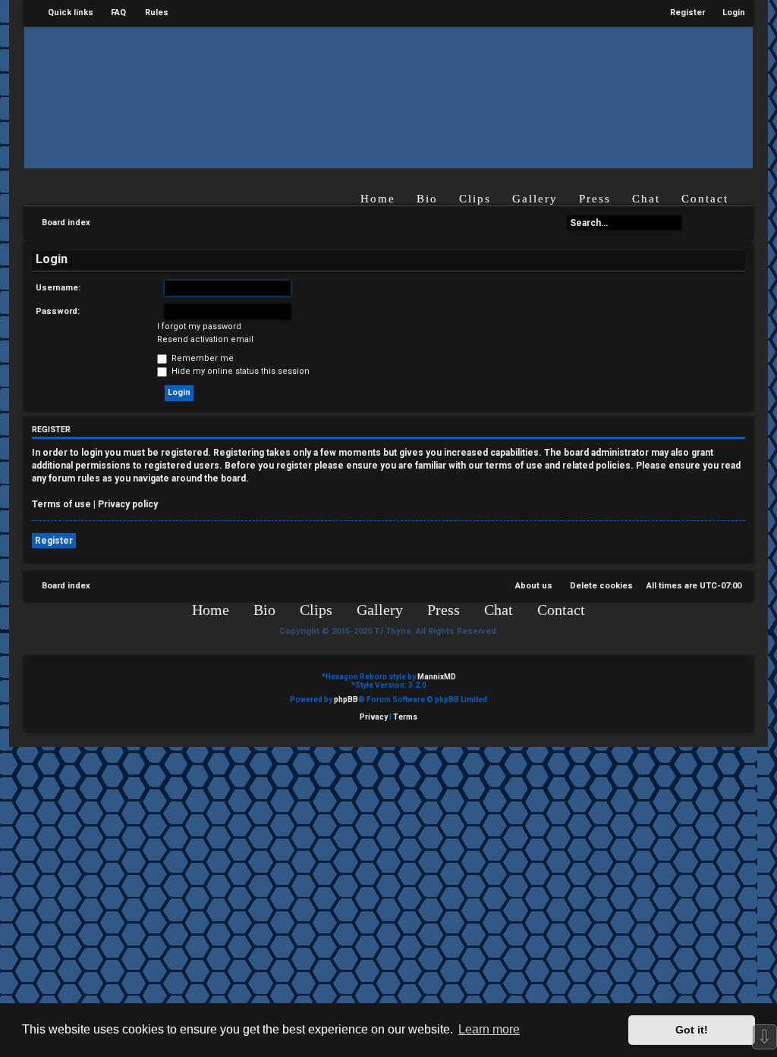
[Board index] (372, 96)
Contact (704, 199)
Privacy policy (128, 504)
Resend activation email (205, 339)
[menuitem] (111, 13)
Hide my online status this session (239, 371)
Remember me (201, 358)
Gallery (535, 199)
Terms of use (61, 504)
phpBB (346, 699)
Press (595, 199)
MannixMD (436, 677)
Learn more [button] (489, 1029)
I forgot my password (199, 326)
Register (54, 540)
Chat (646, 199)
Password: (58, 311)
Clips (475, 199)
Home (377, 199)
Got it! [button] (691, 1030)
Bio (427, 199)
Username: (58, 288)
